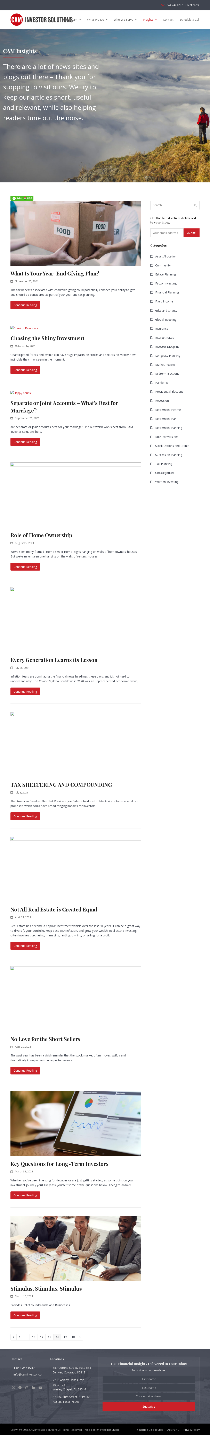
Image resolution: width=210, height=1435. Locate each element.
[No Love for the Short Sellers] (75, 998)
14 (43, 1337)
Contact (16, 1359)
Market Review (165, 364)
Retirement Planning (168, 428)
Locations (57, 1359)
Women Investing (166, 482)
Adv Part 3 (173, 1430)
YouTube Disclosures (150, 1430)
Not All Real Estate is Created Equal (53, 909)
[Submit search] (195, 205)
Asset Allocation (166, 256)
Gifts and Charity (166, 310)
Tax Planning (163, 464)
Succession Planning (168, 455)
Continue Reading (25, 305)
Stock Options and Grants (172, 446)
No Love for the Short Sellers (45, 1038)
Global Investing (165, 319)
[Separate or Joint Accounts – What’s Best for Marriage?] (21, 393)
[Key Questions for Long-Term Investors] (75, 1123)
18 (74, 1337)
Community (163, 265)
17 (66, 1337)
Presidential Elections (169, 391)
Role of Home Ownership (41, 535)
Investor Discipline (167, 346)
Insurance (161, 328)
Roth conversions (166, 437)
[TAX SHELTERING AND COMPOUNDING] (75, 744)
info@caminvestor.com (29, 1374)
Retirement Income (168, 410)
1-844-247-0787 (173, 5)
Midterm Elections (167, 373)
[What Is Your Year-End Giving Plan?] (75, 233)
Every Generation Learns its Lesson (54, 659)
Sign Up (191, 232)
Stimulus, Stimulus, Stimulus (46, 1288)
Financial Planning (167, 292)
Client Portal (192, 5)
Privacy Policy (192, 1430)
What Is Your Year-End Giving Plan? (54, 273)
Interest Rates (164, 337)
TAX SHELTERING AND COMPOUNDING (61, 784)
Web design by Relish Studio (102, 1430)
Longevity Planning (167, 355)
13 (35, 1337)
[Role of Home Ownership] (75, 495)
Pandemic (161, 382)
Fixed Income (164, 301)
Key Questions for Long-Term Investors (59, 1163)
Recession (162, 400)
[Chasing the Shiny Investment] (24, 328)
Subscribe (149, 1406)
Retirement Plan (166, 419)
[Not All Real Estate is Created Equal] (75, 869)
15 (50, 1337)
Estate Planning (165, 274)
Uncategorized (165, 473)
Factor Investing (166, 283)
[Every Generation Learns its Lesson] (75, 619)
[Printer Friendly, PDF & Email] (21, 198)
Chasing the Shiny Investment (47, 338)
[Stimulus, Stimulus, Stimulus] (75, 1248)
